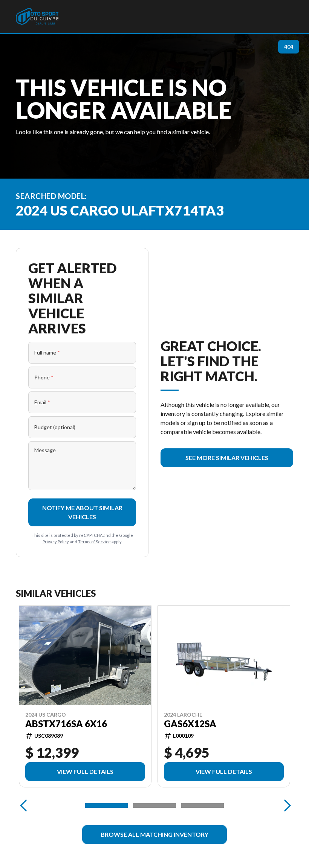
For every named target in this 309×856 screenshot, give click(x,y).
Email (42, 402)
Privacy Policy (56, 541)
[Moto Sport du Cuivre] (37, 16)
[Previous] (23, 805)
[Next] (285, 805)
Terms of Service (94, 541)
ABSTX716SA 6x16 (66, 723)
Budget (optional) (54, 427)
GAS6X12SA (190, 723)
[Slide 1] (106, 805)
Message (45, 450)
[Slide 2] (154, 805)
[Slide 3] (202, 805)
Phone (44, 377)
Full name (47, 352)
